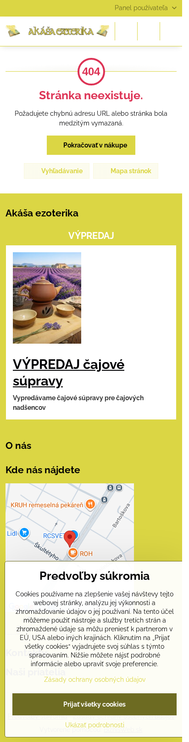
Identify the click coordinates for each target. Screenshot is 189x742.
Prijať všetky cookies (94, 704)
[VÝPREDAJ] (47, 299)
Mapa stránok (130, 171)
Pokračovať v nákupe (94, 145)
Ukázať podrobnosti (94, 725)
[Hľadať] (126, 31)
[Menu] (171, 31)
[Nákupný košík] (149, 31)
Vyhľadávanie (61, 171)
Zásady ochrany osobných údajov (94, 679)
